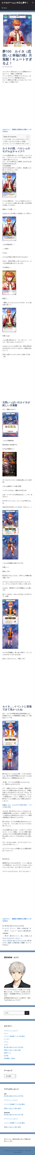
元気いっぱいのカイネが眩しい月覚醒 (15, 141)
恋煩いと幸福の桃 (22, 928)
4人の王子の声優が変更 (19, 805)
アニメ (6, 1033)
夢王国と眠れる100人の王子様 (14, 926)
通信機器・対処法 (9, 1058)
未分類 (6, 1056)
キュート (13, 928)
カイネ (7, 928)
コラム (6, 1044)
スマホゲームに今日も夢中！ (15, 2)
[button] (33, 2)
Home (4, 941)
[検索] (27, 1013)
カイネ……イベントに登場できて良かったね (17, 143)
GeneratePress (17, 1152)
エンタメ (7, 1039)
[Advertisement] (17, 106)
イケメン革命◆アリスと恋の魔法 (14, 1036)
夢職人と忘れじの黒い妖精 (12, 1050)
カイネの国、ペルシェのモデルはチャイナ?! (17, 139)
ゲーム (6, 1042)
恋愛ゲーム (7, 1053)
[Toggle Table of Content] (27, 136)
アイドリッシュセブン (11, 1031)
